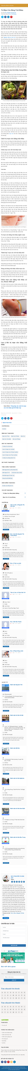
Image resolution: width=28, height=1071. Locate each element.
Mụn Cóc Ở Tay (6, 436)
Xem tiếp (6, 529)
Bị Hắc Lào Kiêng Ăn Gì (8, 485)
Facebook (5, 17)
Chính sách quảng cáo (7, 1036)
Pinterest (11, 17)
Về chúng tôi (5, 1038)
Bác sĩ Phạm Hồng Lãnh (16, 651)
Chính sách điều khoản (7, 1032)
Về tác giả (6, 918)
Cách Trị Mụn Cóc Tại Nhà (8, 449)
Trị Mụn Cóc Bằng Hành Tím (9, 457)
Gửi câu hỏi (14, 945)
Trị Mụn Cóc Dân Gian (7, 446)
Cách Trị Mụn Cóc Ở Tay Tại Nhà (10, 455)
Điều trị (7, 5)
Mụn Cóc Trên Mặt (7, 439)
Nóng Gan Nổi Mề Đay (7, 478)
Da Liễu (11, 5)
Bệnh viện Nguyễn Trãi (16, 684)
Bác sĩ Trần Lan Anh (15, 563)
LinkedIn (8, 17)
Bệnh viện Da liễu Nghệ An (17, 778)
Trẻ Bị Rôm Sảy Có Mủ (17, 472)
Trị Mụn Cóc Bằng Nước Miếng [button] (11, 493)
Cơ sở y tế (4, 1025)
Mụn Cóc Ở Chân (15, 436)
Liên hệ (3, 1042)
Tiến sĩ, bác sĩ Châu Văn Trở (17, 592)
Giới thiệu (4, 1040)
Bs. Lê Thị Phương (12, 14)
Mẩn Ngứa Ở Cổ (6, 472)
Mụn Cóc (23, 436)
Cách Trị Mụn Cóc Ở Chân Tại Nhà (10, 452)
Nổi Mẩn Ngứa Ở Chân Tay (8, 475)
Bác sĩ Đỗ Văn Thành (15, 621)
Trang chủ (3, 5)
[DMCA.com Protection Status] (4, 1019)
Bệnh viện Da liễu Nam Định (17, 808)
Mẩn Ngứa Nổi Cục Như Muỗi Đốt (10, 469)
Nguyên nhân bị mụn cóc (10, 37)
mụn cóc (11, 133)
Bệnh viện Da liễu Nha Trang (17, 837)
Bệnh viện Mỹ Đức (15, 748)
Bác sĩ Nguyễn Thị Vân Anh (10, 12)
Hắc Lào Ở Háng (16, 439)
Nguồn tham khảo (7, 422)
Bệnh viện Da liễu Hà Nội (16, 715)
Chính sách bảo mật (6, 1034)
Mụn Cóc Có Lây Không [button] (9, 497)
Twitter (2, 17)
